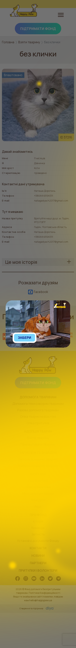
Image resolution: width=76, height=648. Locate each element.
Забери (24, 337)
